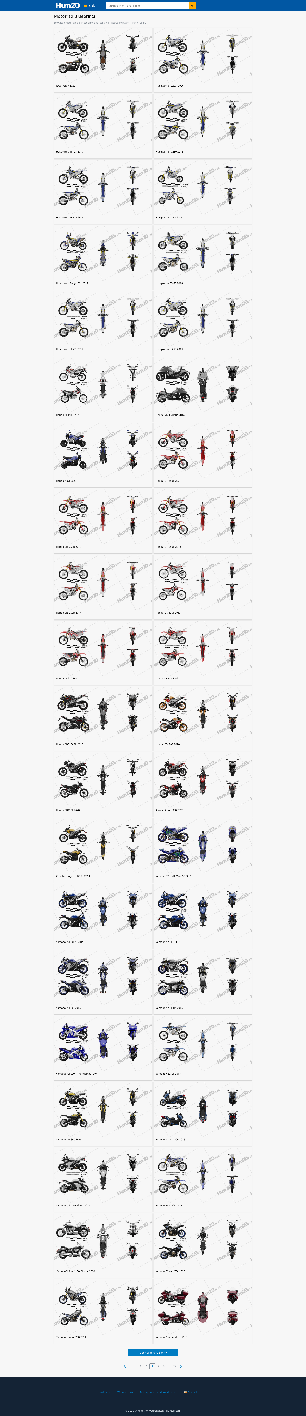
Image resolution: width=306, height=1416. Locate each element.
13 (174, 1366)
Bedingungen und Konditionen (158, 1392)
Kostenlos (104, 1392)
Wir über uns (125, 1392)
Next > (181, 1366)
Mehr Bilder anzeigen (152, 1352)
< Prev (125, 1366)
